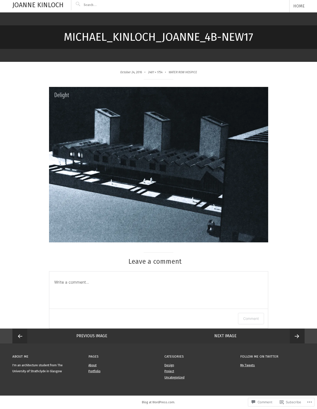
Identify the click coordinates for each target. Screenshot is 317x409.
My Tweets (247, 365)
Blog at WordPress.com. (158, 402)
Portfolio (94, 371)
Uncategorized (174, 377)
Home (299, 6)
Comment (251, 318)
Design (169, 365)
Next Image (225, 336)
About (92, 365)
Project (169, 371)
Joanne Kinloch (38, 5)
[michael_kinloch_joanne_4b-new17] (158, 241)
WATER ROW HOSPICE (183, 72)
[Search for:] (101, 4)
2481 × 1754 (155, 72)
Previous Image (91, 336)
